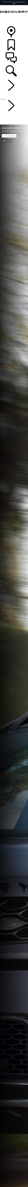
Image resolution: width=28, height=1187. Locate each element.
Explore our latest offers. (18, 2)
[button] (14, 6)
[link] (14, 19)
